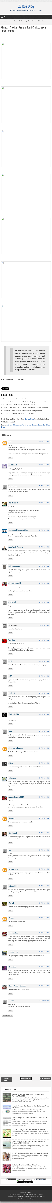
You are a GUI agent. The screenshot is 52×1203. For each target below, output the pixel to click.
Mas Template (41, 1196)
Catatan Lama (45, 1079)
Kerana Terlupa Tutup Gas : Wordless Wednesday (17, 399)
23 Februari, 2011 (44, 442)
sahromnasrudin (15, 566)
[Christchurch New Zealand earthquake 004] (26, 210)
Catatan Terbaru (7, 1079)
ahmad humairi (14, 583)
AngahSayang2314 (16, 797)
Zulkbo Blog (26, 6)
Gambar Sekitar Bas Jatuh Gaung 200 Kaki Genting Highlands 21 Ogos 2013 (25, 402)
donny (11, 1001)
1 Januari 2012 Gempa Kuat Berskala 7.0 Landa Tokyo (18, 413)
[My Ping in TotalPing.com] (26, 1180)
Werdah (11, 640)
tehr (10, 442)
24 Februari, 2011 (44, 933)
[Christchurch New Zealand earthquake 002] (26, 122)
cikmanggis (13, 952)
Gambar (34, 425)
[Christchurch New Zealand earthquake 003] (26, 166)
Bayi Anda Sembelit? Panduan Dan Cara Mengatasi (30, 1153)
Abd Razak (12, 465)
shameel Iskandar (15, 748)
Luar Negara (8, 21)
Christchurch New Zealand (22, 425)
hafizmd (11, 693)
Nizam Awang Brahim (17, 986)
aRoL (10, 763)
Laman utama (26, 1079)
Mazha (11, 918)
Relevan (11, 818)
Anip (10, 731)
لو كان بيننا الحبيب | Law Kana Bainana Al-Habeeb (28, 1130)
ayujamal (12, 602)
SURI (10, 676)
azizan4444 (13, 886)
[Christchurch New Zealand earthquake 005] (26, 254)
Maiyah (11, 903)
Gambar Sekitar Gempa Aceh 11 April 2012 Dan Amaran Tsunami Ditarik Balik (25, 408)
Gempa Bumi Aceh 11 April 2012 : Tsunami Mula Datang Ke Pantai (22, 410)
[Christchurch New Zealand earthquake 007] (26, 341)
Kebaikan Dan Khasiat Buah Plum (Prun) (26, 1165)
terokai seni (13, 869)
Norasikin (12, 967)
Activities (9, 425)
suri (10, 661)
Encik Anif (12, 833)
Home (2, 21)
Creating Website (24, 1196)
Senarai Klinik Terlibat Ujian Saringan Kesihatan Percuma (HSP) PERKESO (28, 1142)
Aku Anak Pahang (15, 547)
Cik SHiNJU (13, 503)
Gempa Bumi (42, 425)
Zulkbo (29, 1192)
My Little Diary (14, 714)
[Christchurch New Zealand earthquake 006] (26, 297)
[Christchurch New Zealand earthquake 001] (26, 79)
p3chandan (13, 933)
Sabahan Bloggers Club (18, 530)
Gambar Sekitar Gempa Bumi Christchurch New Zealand (23, 29)
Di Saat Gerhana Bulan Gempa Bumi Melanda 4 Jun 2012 (19, 405)
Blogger (32, 1198)
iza (9, 850)
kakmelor (12, 778)
